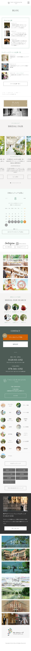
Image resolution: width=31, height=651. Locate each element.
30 (24, 221)
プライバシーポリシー (9, 481)
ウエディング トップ (15, 463)
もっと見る (15, 176)
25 (9, 221)
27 (15, 221)
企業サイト (21, 477)
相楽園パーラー (9, 470)
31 (6, 225)
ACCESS (15, 395)
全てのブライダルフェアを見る (15, 232)
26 (12, 221)
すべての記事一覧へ (15, 83)
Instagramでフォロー (21, 246)
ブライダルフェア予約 (15, 337)
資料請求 (15, 344)
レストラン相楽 (22, 470)
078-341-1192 (15, 369)
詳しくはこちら (15, 528)
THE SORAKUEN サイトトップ (15, 488)
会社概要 (9, 477)
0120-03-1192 (15, 360)
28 (18, 221)
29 (21, 221)
